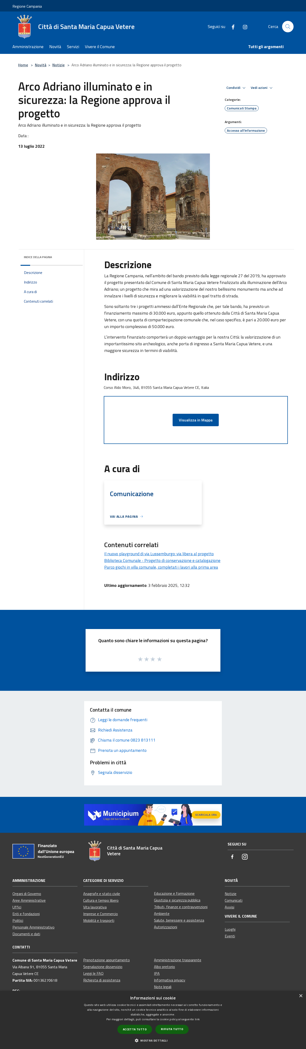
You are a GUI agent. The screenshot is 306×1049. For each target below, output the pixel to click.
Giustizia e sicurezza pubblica (177, 900)
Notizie (58, 65)
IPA (157, 973)
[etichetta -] (160, 659)
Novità (40, 65)
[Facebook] (231, 26)
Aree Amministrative (29, 900)
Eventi (230, 936)
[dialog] (153, 1020)
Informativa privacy (169, 980)
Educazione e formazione (174, 893)
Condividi (233, 87)
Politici (17, 920)
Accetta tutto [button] (135, 1029)
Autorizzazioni (165, 927)
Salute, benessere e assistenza (179, 920)
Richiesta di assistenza (101, 980)
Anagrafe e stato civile (101, 893)
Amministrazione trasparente (177, 960)
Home (23, 65)
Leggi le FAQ (93, 973)
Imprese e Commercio (100, 914)
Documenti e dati (26, 934)
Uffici (16, 907)
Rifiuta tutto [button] (172, 1029)
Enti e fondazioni (26, 914)
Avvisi (229, 907)
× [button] (300, 996)
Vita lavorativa (95, 907)
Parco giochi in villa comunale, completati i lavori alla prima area (161, 567)
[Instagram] (243, 26)
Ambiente (161, 913)
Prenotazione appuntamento (106, 960)
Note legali (162, 987)
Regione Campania (27, 6)
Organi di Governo (26, 893)
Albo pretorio (164, 967)
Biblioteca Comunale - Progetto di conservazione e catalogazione (162, 560)
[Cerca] (288, 26)
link (197, 1019)
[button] (153, 1040)
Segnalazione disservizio (102, 967)
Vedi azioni (259, 87)
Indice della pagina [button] (38, 257)
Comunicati (233, 900)
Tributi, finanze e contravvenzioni (181, 907)
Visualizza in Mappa (196, 420)
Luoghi (230, 929)
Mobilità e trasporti (98, 920)
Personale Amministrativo (33, 927)
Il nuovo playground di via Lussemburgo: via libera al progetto (159, 553)
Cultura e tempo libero (101, 900)
